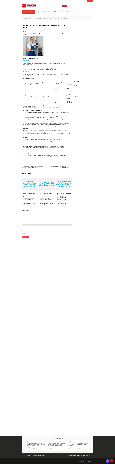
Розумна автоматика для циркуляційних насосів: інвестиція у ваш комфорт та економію (32, 167)
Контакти (73, 11)
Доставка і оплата (52, 11)
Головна (25, 18)
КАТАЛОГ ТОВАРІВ (27, 11)
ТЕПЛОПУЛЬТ (35, 29)
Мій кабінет (90, 1)
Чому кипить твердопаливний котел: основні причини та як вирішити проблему (29, 183)
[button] (112, 460)
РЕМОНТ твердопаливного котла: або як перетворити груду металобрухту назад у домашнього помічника (63, 183)
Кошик (79, 11)
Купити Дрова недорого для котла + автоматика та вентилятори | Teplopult (60, 167)
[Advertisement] (83, 423)
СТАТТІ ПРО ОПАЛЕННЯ (42, 11)
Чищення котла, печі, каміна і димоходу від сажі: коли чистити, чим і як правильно (46, 183)
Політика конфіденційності (64, 11)
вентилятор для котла (43, 29)
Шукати (64, 6)
